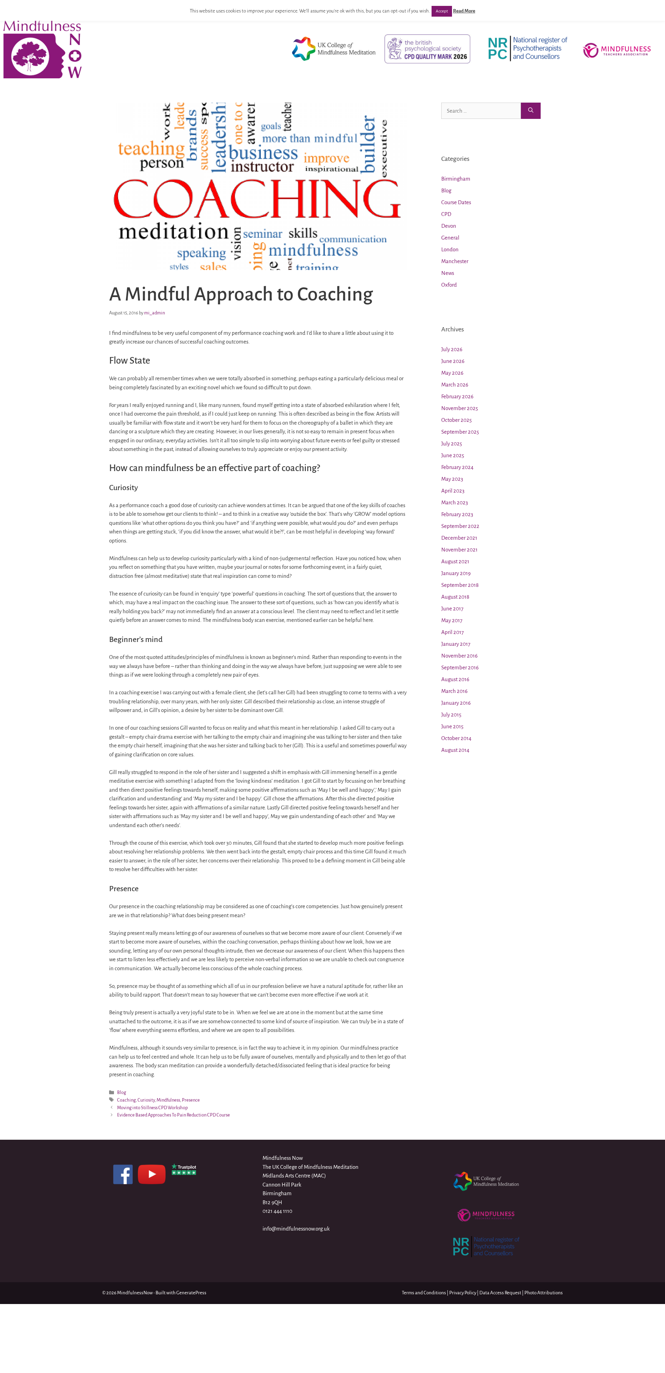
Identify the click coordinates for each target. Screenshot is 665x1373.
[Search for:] (481, 111)
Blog (121, 1092)
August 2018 (455, 597)
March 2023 (454, 502)
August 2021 (455, 561)
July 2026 (451, 349)
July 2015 (451, 715)
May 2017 (451, 620)
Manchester (454, 261)
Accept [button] (442, 11)
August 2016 (455, 679)
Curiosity (146, 1100)
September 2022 (460, 526)
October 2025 (456, 420)
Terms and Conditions (424, 1292)
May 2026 (452, 373)
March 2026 (454, 385)
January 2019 (456, 573)
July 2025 (451, 443)
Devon (448, 226)
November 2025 (459, 408)
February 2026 (457, 396)
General (450, 238)
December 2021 (459, 538)
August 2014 (455, 750)
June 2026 (452, 361)
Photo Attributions (543, 1292)
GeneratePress (191, 1292)
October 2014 (456, 738)
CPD (446, 214)
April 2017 (452, 632)
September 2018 (460, 585)
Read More (464, 11)
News (447, 273)
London (450, 249)
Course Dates (456, 202)
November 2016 (459, 656)
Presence (191, 1100)
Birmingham (455, 179)
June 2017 (452, 608)
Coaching (126, 1100)
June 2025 (452, 455)
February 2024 (457, 467)
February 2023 (457, 514)
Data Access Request (500, 1292)
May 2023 (452, 479)
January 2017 (455, 644)
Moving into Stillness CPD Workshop (152, 1107)
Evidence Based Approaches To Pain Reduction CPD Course (173, 1115)
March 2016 (454, 691)
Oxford (449, 285)
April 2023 (452, 491)
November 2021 (459, 550)
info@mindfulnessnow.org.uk (296, 1229)
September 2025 (460, 432)
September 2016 (460, 667)
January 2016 (456, 703)
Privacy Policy (462, 1292)
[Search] (531, 111)
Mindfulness (168, 1100)
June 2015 (452, 726)
